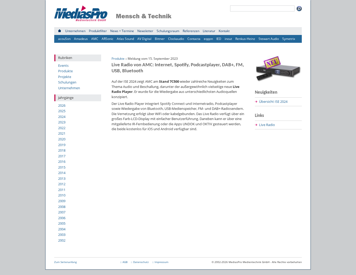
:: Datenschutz (140, 262)
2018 (61, 150)
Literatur (209, 31)
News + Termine (122, 31)
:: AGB (123, 262)
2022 (61, 127)
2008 (61, 206)
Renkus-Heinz (245, 39)
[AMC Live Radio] (278, 80)
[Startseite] (59, 31)
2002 (61, 240)
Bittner (160, 39)
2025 (61, 111)
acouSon (64, 39)
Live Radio (267, 124)
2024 (61, 116)
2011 (61, 189)
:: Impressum (160, 262)
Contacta (193, 39)
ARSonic (107, 39)
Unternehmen (75, 31)
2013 (61, 178)
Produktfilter (98, 31)
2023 (61, 122)
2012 (61, 184)
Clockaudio (176, 39)
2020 (61, 139)
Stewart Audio (269, 39)
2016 (61, 161)
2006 (61, 218)
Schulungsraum (168, 31)
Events (63, 65)
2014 (61, 172)
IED (218, 39)
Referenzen (191, 31)
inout (228, 39)
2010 (61, 195)
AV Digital (144, 39)
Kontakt (224, 31)
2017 (61, 156)
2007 (61, 212)
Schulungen (67, 82)
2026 (61, 105)
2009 (61, 201)
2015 (61, 167)
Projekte (64, 76)
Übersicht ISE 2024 (273, 101)
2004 (61, 229)
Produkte (65, 71)
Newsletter (145, 31)
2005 (61, 223)
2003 (61, 234)
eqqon (208, 39)
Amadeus (81, 39)
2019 (61, 144)
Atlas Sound (125, 39)
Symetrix (288, 39)
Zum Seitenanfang (65, 262)
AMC (94, 39)
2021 (61, 133)
